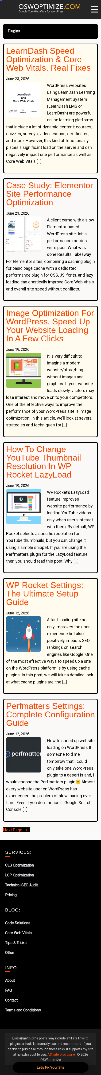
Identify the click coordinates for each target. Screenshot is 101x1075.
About (10, 980)
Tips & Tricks (16, 942)
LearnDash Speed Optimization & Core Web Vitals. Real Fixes (48, 59)
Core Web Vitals (18, 933)
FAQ (8, 990)
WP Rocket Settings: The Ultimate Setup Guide (44, 593)
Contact (11, 1000)
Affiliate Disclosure (61, 1054)
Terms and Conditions (23, 1010)
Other (9, 952)
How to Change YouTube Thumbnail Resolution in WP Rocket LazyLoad (43, 461)
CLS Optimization (19, 865)
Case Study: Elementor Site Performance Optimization (49, 193)
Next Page (13, 829)
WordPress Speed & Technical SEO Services (50, 7)
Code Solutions (17, 923)
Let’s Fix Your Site (50, 1067)
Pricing (11, 895)
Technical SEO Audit (21, 885)
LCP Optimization (19, 875)
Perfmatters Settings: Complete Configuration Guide (50, 714)
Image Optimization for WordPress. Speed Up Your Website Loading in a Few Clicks (50, 325)
